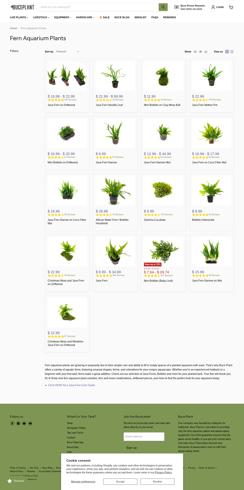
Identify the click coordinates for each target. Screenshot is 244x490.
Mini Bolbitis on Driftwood (63, 162)
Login (220, 7)
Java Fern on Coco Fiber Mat (209, 162)
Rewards (169, 17)
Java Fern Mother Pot (204, 105)
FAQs (154, 17)
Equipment (62, 17)
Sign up (131, 447)
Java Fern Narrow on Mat (207, 280)
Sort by (49, 51)
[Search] (163, 7)
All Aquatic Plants (76, 427)
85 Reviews (166, 157)
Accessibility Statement (50, 471)
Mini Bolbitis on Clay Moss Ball (162, 105)
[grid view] (227, 51)
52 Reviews (69, 157)
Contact (71, 437)
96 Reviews (214, 157)
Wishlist (140, 17)
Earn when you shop (191, 8)
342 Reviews (167, 275)
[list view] (231, 51)
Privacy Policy (163, 472)
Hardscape (84, 17)
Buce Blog (122, 17)
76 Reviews (117, 214)
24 (195, 51)
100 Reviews (215, 99)
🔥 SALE (104, 17)
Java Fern (102, 280)
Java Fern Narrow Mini (157, 162)
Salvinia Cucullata (154, 219)
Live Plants (18, 17)
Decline (157, 481)
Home (13, 28)
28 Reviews (117, 99)
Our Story (34, 468)
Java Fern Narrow (106, 162)
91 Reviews (117, 157)
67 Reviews (69, 336)
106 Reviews (70, 99)
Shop (70, 423)
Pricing (191, 468)
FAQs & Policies (18, 468)
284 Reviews (118, 275)
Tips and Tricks (75, 432)
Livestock (40, 17)
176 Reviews (167, 214)
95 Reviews (69, 214)
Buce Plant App (75, 442)
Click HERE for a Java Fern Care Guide (71, 385)
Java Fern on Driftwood (61, 105)
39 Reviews (69, 275)
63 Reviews (214, 214)
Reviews (31, 471)
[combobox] (99, 7)
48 (205, 51)
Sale (69, 451)
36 (200, 51)
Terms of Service (207, 468)
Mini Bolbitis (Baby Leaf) (158, 280)
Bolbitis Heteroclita (203, 219)
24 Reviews (166, 99)
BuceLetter (73, 447)
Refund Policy (16, 471)
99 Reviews (214, 275)
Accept (120, 481)
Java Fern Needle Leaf (109, 105)
